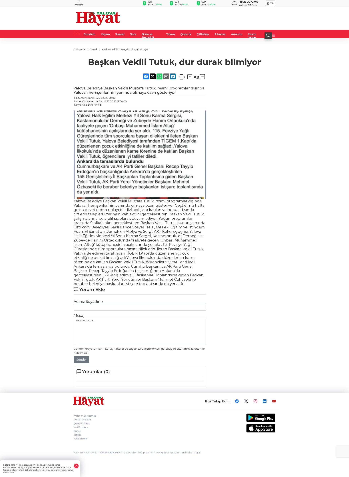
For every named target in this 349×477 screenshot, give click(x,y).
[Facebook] (236, 401)
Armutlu (236, 34)
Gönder (81, 359)
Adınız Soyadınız (88, 301)
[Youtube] (274, 401)
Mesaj (79, 315)
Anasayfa (79, 5)
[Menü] (273, 36)
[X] (246, 401)
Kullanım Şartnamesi (85, 415)
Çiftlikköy (203, 34)
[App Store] (252, 428)
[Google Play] (252, 417)
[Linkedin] (264, 401)
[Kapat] (76, 465)
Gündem (89, 34)
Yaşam (105, 34)
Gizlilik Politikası (82, 419)
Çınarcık (185, 34)
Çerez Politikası (82, 423)
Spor (133, 34)
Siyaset (120, 34)
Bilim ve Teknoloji (148, 35)
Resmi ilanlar (252, 35)
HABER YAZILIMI (108, 452)
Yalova (170, 34)
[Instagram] (255, 401)
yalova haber (81, 438)
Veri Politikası (81, 427)
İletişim (78, 434)
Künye (77, 431)
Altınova (220, 34)
